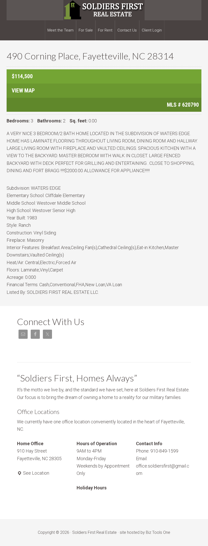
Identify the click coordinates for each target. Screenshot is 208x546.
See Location (35, 473)
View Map (23, 90)
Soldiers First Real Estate (104, 10)
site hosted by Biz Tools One (145, 532)
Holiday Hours (92, 487)
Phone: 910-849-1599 (157, 451)
